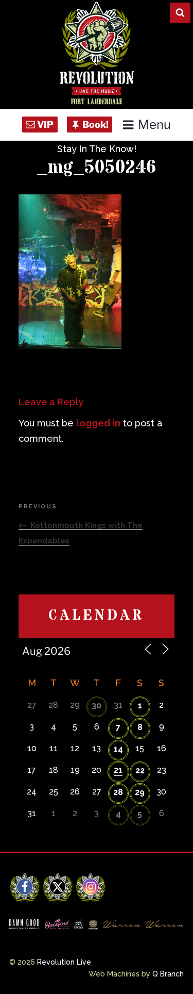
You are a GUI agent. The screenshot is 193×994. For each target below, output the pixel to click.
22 (140, 770)
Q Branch (168, 974)
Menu (154, 124)
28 (118, 792)
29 (140, 792)
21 (118, 770)
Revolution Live (64, 962)
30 (96, 705)
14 (118, 749)
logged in (98, 423)
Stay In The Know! (96, 148)
